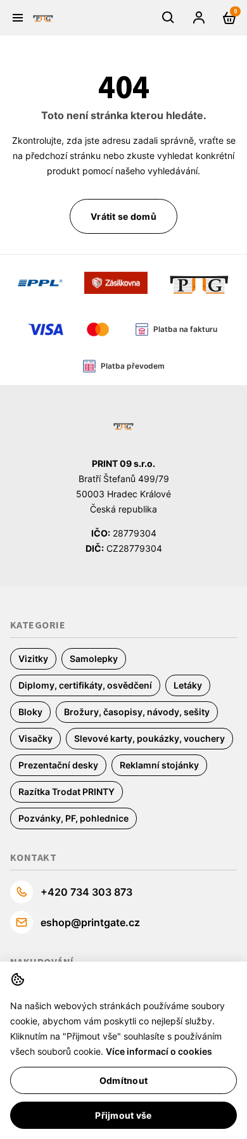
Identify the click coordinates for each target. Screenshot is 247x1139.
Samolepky (94, 658)
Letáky (188, 685)
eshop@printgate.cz (90, 922)
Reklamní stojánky (159, 765)
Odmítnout (123, 1080)
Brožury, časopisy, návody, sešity (137, 711)
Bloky (30, 711)
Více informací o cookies (159, 1051)
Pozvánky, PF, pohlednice (73, 818)
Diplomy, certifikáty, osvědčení (85, 685)
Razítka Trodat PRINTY (66, 791)
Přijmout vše (123, 1115)
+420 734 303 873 (86, 892)
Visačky (35, 738)
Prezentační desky (58, 765)
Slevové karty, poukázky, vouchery (149, 738)
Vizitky (33, 658)
